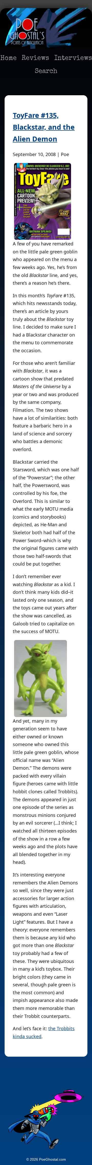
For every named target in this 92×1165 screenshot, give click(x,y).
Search (46, 71)
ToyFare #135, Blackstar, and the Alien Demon (44, 127)
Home (8, 58)
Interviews (73, 58)
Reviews (35, 58)
